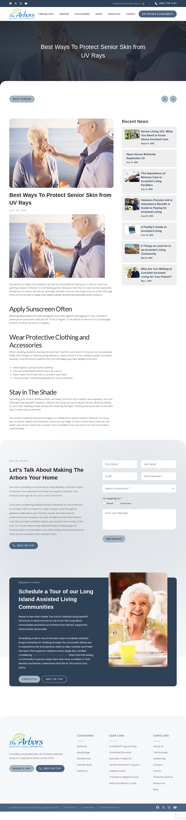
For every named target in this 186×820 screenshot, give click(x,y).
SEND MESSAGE (114, 538)
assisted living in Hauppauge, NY (50, 655)
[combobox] (139, 488)
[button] (129, 3)
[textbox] (136, 488)
